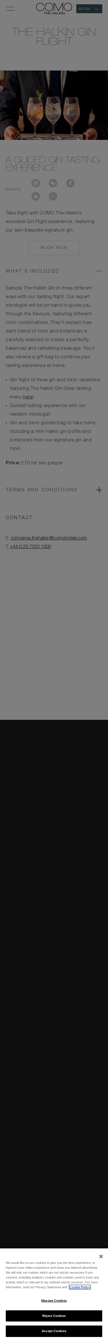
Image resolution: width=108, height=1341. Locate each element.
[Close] (101, 1256)
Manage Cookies (54, 1300)
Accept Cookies (54, 1331)
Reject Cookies (54, 1315)
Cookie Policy (79, 1287)
